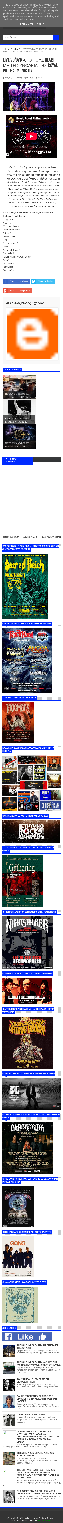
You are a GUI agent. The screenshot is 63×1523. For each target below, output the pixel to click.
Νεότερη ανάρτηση (10, 537)
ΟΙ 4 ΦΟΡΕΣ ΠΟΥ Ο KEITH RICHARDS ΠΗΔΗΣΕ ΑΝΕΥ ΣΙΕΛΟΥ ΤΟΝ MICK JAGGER (39, 1492)
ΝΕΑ (40, 78)
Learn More (27, 24)
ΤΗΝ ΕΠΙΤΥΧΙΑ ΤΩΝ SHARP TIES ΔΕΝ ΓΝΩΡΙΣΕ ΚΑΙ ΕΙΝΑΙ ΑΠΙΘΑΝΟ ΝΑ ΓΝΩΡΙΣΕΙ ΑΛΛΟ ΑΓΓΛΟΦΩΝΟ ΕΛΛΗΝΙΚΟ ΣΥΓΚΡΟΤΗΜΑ (38, 1474)
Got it (40, 24)
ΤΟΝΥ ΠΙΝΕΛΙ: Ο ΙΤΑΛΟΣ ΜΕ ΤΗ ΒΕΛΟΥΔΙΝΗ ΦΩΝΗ (33, 1380)
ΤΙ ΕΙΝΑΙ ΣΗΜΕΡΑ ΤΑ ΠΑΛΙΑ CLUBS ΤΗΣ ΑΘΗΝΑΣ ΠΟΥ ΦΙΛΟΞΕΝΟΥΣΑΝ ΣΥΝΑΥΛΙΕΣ (39, 1363)
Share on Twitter (45, 281)
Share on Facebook (19, 281)
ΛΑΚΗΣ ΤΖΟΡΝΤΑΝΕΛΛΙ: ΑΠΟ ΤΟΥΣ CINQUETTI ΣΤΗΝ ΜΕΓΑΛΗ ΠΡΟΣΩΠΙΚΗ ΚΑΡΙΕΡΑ (37, 1398)
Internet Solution (44, 1520)
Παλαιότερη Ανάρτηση (51, 537)
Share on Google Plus (20, 290)
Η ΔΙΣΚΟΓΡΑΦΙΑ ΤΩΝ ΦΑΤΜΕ (31, 1415)
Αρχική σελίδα (30, 537)
